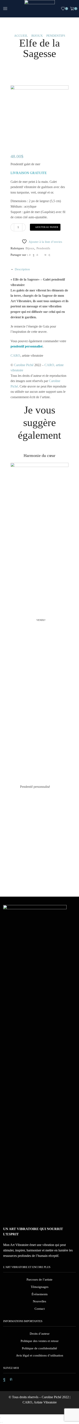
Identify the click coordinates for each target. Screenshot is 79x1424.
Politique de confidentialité (39, 1348)
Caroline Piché (23, 365)
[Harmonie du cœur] (39, 459)
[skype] (48, 254)
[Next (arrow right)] (2, 1422)
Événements (40, 1294)
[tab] (22, 269)
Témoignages (39, 1287)
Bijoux (37, 35)
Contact (40, 1308)
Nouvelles (39, 1301)
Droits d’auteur (40, 1333)
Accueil (21, 35)
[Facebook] (33, 254)
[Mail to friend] (41, 254)
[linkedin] (45, 254)
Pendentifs (55, 35)
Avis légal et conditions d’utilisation (39, 1355)
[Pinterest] (37, 254)
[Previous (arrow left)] (0, 1422)
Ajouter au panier (46, 227)
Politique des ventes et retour (40, 1341)
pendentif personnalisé (27, 346)
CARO (15, 355)
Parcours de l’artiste (39, 1279)
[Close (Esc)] (0, 1417)
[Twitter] (30, 254)
